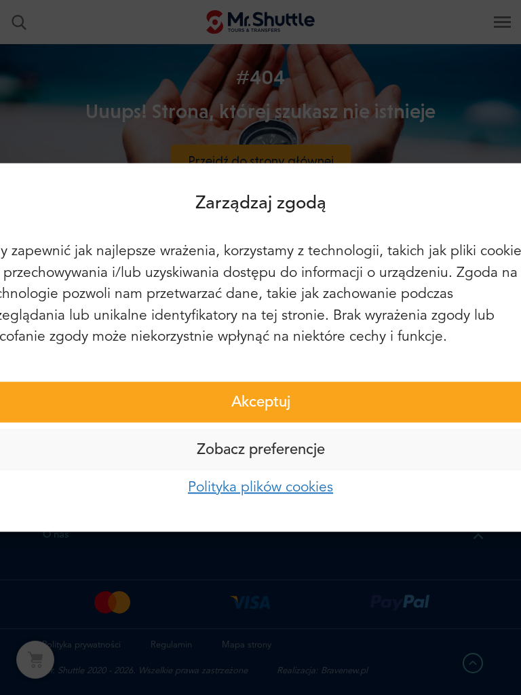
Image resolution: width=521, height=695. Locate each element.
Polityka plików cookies (260, 487)
